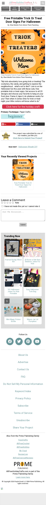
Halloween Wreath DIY (27, 147)
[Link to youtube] (37, 341)
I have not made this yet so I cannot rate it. (22, 206)
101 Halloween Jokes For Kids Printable (13, 292)
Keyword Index (23, 391)
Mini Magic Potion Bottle (13, 320)
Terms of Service (23, 413)
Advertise (23, 362)
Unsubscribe (23, 420)
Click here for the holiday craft (23, 106)
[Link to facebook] (10, 341)
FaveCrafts (23, 440)
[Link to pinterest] (28, 341)
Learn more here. (23, 477)
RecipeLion (23, 454)
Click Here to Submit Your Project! (27, 138)
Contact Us (23, 369)
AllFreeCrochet (23, 443)
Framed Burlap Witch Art (13, 261)
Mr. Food (23, 451)
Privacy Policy (23, 398)
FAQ (23, 376)
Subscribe (23, 405)
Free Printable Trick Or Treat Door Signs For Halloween (23, 185)
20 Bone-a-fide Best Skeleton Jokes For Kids (32, 262)
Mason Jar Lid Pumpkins (32, 320)
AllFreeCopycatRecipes (23, 458)
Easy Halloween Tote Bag (32, 291)
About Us (23, 354)
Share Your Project (23, 427)
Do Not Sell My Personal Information (23, 383)
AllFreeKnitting (23, 447)
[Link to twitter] (19, 341)
